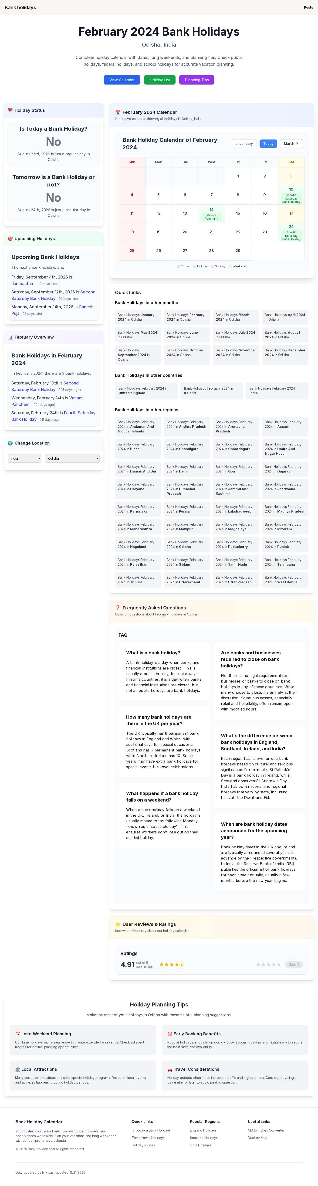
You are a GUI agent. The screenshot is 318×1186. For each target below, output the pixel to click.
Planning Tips (197, 80)
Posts (308, 7)
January (246, 144)
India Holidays (200, 1145)
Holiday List (160, 80)
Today (268, 144)
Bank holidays (20, 7)
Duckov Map (257, 1138)
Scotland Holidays (204, 1138)
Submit (294, 964)
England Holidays (203, 1130)
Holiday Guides (143, 1145)
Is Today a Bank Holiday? (151, 1130)
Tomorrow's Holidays (148, 1138)
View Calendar (122, 80)
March (289, 144)
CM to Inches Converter (266, 1130)
